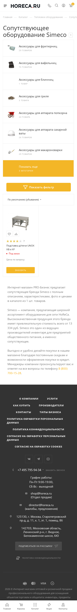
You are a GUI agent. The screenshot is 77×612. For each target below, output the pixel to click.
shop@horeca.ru (41, 493)
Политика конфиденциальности (38, 429)
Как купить (21, 405)
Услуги (52, 398)
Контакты (23, 412)
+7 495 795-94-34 (29, 469)
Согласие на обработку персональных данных (36, 438)
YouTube (48, 459)
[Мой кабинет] (63, 6)
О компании (28, 398)
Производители (51, 405)
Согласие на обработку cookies (38, 446)
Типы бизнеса (50, 412)
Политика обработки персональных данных (35, 420)
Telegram (39, 459)
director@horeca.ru (41, 505)
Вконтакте (29, 459)
